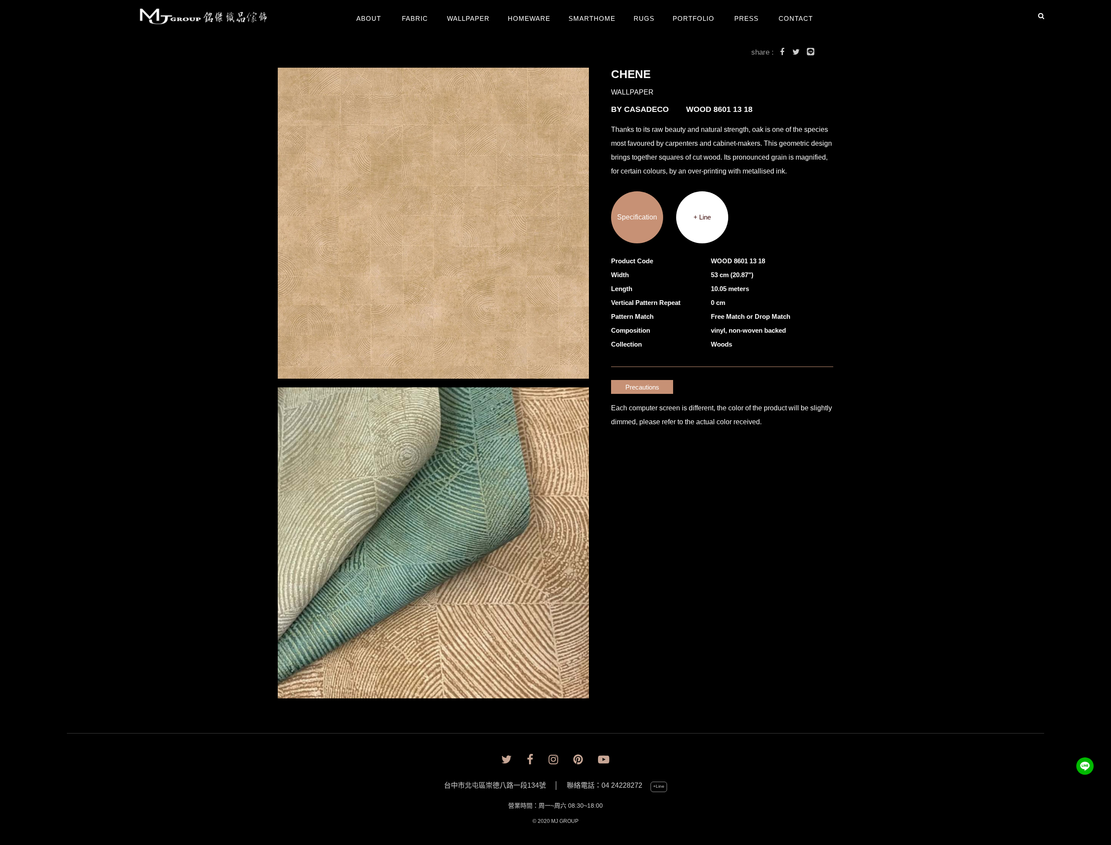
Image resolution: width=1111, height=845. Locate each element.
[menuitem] (210, 17)
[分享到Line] (810, 53)
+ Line (702, 217)
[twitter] (506, 759)
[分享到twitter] (796, 53)
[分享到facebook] (782, 53)
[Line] (1085, 766)
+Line (658, 786)
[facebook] (530, 759)
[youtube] (603, 759)
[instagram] (553, 759)
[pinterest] (578, 759)
